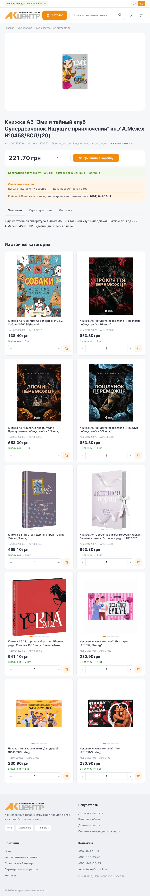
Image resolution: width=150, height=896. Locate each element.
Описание (15, 210)
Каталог (57, 15)
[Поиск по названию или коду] (120, 15)
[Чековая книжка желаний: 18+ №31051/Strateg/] (111, 713)
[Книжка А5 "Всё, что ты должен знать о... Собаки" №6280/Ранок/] (39, 286)
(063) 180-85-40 (89, 857)
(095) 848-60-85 (89, 863)
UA (134, 3)
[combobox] (92, 15)
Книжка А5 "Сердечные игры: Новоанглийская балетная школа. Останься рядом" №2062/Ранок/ (110, 538)
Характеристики (40, 210)
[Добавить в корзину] (66, 348)
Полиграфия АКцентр (19, 863)
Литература (25, 27)
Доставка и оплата (90, 813)
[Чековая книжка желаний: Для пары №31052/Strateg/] (111, 606)
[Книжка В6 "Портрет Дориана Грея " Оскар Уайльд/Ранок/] (39, 499)
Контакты (11, 875)
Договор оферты (89, 825)
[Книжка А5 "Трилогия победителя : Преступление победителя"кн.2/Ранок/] (39, 393)
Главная (9, 27)
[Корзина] (141, 15)
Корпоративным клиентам (22, 857)
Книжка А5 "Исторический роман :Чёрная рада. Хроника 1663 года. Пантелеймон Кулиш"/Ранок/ (35, 645)
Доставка (65, 210)
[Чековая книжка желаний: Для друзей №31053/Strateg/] (39, 713)
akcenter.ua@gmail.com (93, 869)
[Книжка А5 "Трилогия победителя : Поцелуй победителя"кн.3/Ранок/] (111, 393)
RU (141, 3)
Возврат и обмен (89, 819)
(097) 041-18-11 (100, 196)
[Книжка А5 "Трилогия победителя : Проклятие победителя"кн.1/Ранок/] (111, 286)
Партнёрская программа (21, 869)
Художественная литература (53, 27)
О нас (8, 851)
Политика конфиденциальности (99, 831)
